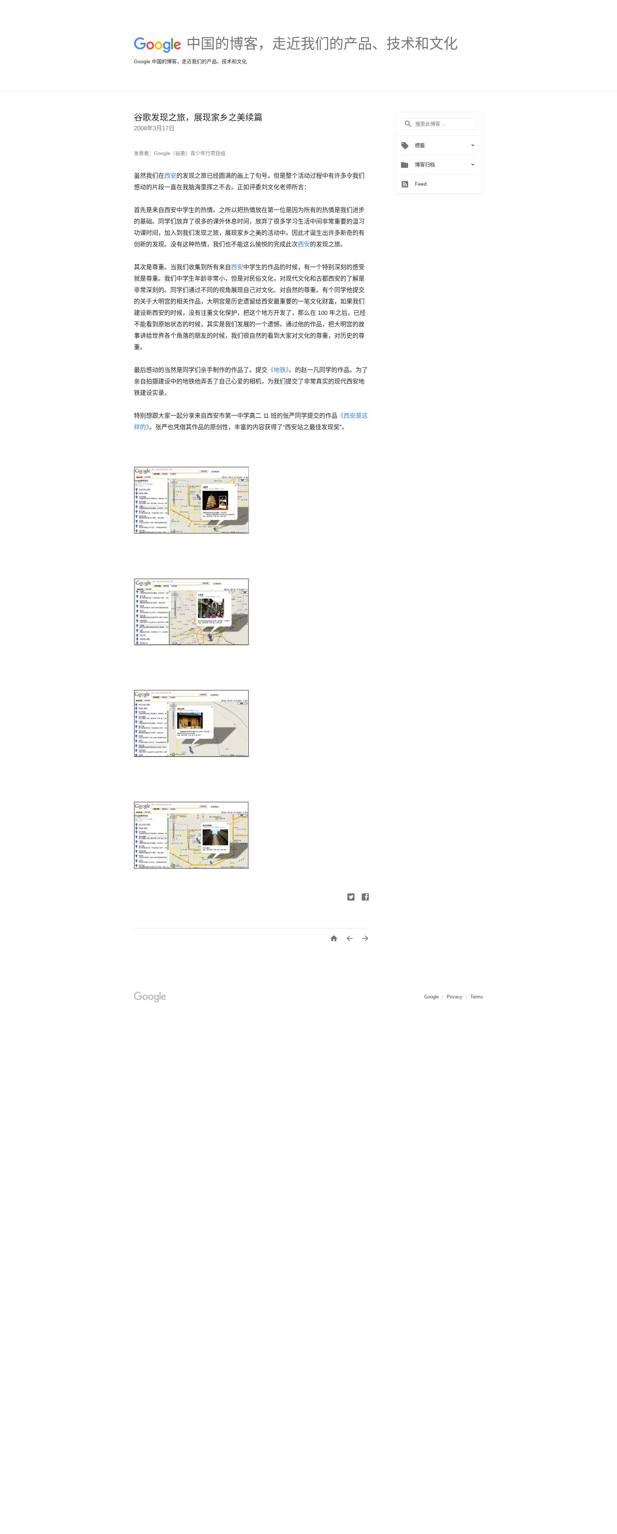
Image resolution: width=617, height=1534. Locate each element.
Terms (476, 996)
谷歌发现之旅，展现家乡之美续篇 (198, 117)
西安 (170, 175)
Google (432, 996)
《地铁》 (278, 370)
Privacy (455, 996)
